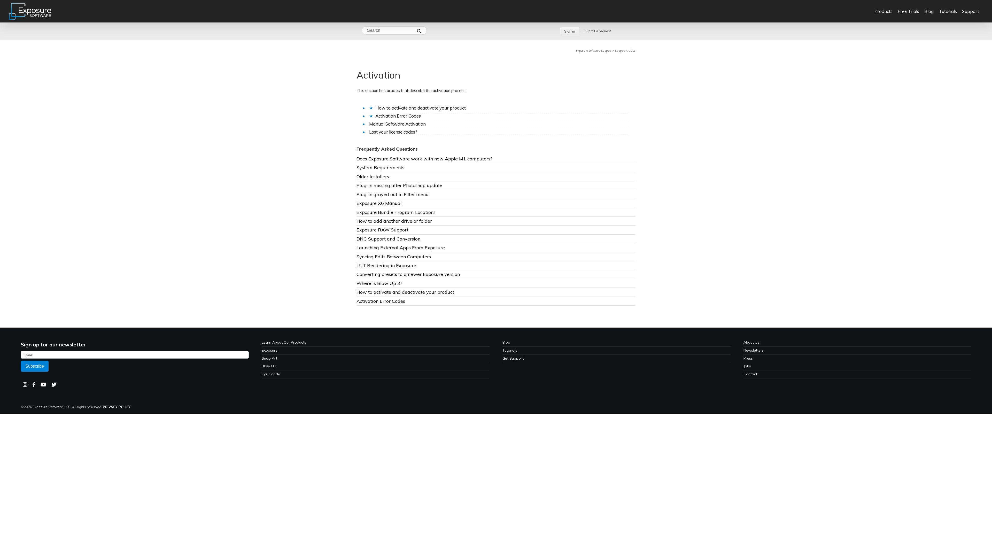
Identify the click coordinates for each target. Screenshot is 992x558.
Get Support (513, 358)
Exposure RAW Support (382, 230)
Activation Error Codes (398, 116)
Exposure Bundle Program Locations (396, 212)
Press (748, 358)
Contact (750, 374)
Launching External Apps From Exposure (401, 248)
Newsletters (753, 350)
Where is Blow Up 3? (379, 283)
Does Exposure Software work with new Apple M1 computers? (424, 159)
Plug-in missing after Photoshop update (399, 185)
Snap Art (269, 358)
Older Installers (373, 177)
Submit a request (597, 31)
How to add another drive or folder (394, 221)
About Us (751, 342)
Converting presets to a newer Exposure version (408, 274)
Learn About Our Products (284, 342)
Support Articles (625, 50)
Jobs (747, 366)
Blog (506, 342)
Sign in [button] (569, 31)
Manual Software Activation (397, 124)
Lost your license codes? (393, 132)
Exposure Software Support (593, 50)
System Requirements (380, 168)
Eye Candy (271, 374)
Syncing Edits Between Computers (394, 257)
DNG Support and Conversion (388, 239)
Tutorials (509, 350)
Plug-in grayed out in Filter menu (393, 194)
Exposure (269, 350)
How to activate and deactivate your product (420, 108)
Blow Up (269, 366)
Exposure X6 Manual (379, 203)
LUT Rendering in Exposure (386, 265)
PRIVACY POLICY (117, 407)
